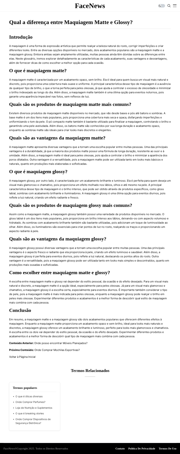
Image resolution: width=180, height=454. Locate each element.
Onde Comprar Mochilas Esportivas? (57, 350)
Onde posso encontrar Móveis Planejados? (61, 343)
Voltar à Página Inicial (22, 356)
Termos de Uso (167, 448)
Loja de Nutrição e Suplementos (33, 407)
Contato (120, 448)
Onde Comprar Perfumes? (30, 401)
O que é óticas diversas (29, 396)
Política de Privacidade (141, 448)
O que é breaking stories (29, 413)
